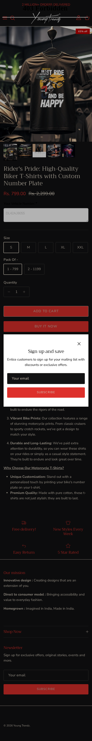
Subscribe (46, 392)
